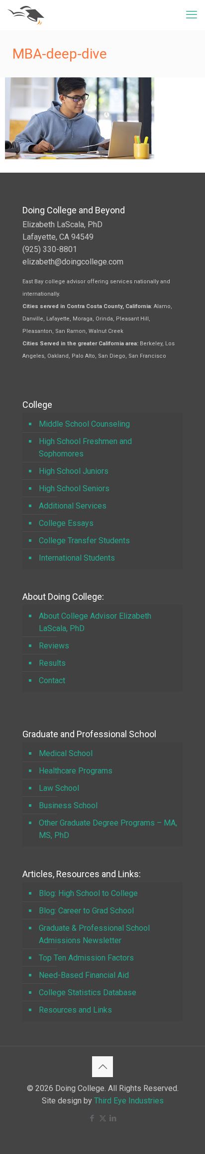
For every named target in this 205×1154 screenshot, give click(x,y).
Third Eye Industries (129, 1100)
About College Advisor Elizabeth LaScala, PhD (95, 622)
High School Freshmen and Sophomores (85, 447)
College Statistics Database (87, 992)
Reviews (54, 645)
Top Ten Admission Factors (86, 957)
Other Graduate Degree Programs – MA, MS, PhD (108, 829)
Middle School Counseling (84, 424)
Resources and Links (75, 1010)
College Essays (66, 523)
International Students (77, 558)
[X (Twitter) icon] (102, 1118)
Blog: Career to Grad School (86, 910)
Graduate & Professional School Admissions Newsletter (94, 934)
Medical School (66, 753)
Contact (52, 680)
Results (52, 663)
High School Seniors (74, 488)
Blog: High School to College (88, 893)
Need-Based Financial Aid (84, 975)
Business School (68, 805)
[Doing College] (25, 14)
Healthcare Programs (75, 770)
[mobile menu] (191, 14)
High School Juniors (73, 471)
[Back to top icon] (102, 1066)
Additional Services (72, 506)
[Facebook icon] (92, 1118)
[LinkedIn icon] (113, 1118)
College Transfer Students (84, 540)
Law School (59, 788)
